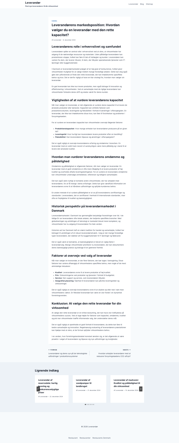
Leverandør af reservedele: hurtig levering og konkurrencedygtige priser (48, 386)
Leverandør (133, 4)
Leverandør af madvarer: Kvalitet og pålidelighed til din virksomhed (127, 383)
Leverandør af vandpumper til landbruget (83, 383)
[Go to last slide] (38, 388)
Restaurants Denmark (102, 438)
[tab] (85, 404)
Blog (142, 4)
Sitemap (149, 4)
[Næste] (140, 388)
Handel (54, 21)
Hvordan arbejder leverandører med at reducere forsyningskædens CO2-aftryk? (114, 353)
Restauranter (85, 438)
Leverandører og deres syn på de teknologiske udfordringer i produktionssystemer (67, 353)
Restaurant (73, 438)
